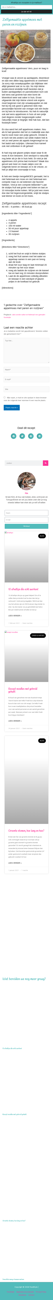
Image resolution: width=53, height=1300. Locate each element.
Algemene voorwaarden (25, 1292)
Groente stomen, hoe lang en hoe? (26, 831)
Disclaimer (22, 1295)
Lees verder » (15, 616)
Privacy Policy (41, 1292)
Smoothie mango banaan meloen (13, 1279)
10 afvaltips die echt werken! (23, 589)
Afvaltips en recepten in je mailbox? (26, 2)
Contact (31, 1295)
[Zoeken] (45, 463)
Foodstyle (10, 1292)
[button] (13, 436)
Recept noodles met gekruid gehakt (22, 690)
